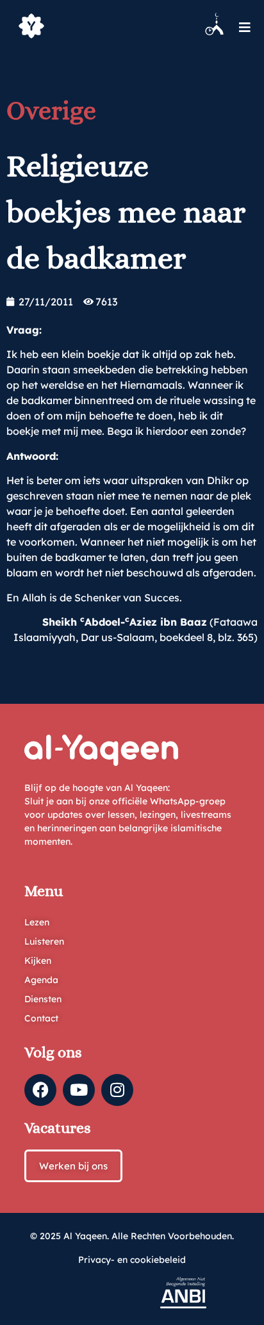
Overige (51, 110)
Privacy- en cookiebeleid (132, 1259)
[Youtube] (79, 1090)
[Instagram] (117, 1090)
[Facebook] (40, 1090)
